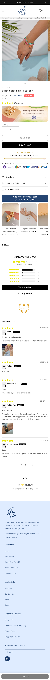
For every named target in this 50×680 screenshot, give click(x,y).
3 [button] (25, 465)
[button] (3, 10)
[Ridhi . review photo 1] (7, 350)
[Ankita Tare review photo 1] (7, 428)
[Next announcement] (45, 2)
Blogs (7, 599)
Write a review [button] (24, 287)
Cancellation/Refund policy (15, 626)
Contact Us (9, 594)
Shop (7, 551)
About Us (8, 588)
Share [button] (6, 245)
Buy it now (25, 145)
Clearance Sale (10, 573)
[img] (7, 328)
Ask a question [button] (25, 293)
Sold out (25, 138)
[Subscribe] (42, 652)
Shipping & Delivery (12, 637)
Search (7, 605)
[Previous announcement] (4, 2)
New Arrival (9, 557)
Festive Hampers (11, 567)
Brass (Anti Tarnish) (12, 562)
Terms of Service (11, 620)
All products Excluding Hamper (17, 18)
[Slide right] (29, 83)
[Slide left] (20, 83)
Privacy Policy (10, 631)
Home (4, 18)
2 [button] (21, 465)
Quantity (5, 124)
